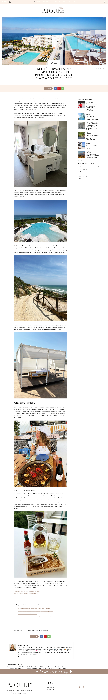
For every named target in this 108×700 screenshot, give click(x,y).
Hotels (88, 114)
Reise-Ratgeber (92, 123)
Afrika (88, 152)
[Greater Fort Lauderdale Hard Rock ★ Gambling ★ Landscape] (81, 116)
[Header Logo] (54, 10)
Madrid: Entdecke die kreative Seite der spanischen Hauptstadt (35, 611)
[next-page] (81, 160)
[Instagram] (20, 656)
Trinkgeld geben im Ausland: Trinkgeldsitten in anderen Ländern (35, 617)
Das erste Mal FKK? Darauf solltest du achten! (92, 147)
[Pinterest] (59, 88)
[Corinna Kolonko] (12, 651)
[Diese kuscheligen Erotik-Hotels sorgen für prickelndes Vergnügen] (81, 104)
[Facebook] (55, 88)
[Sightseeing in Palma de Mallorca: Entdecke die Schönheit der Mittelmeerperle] (81, 135)
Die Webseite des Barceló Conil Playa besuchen (27, 591)
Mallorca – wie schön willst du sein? (27, 614)
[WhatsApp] (62, 88)
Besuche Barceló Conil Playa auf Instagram (25, 593)
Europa (54, 63)
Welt (88, 143)
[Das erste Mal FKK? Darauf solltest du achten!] (81, 145)
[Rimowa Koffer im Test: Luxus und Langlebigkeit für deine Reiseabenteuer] (81, 125)
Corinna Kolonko (23, 645)
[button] (104, 1)
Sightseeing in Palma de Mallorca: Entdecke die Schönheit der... (92, 137)
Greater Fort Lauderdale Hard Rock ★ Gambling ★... (92, 118)
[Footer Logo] (19, 684)
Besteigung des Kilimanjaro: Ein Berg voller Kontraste (92, 156)
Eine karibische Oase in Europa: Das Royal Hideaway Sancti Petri (36, 608)
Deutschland (90, 103)
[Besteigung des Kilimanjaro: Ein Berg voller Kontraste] (81, 154)
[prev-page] (79, 160)
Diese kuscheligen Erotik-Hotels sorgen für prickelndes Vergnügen (91, 107)
